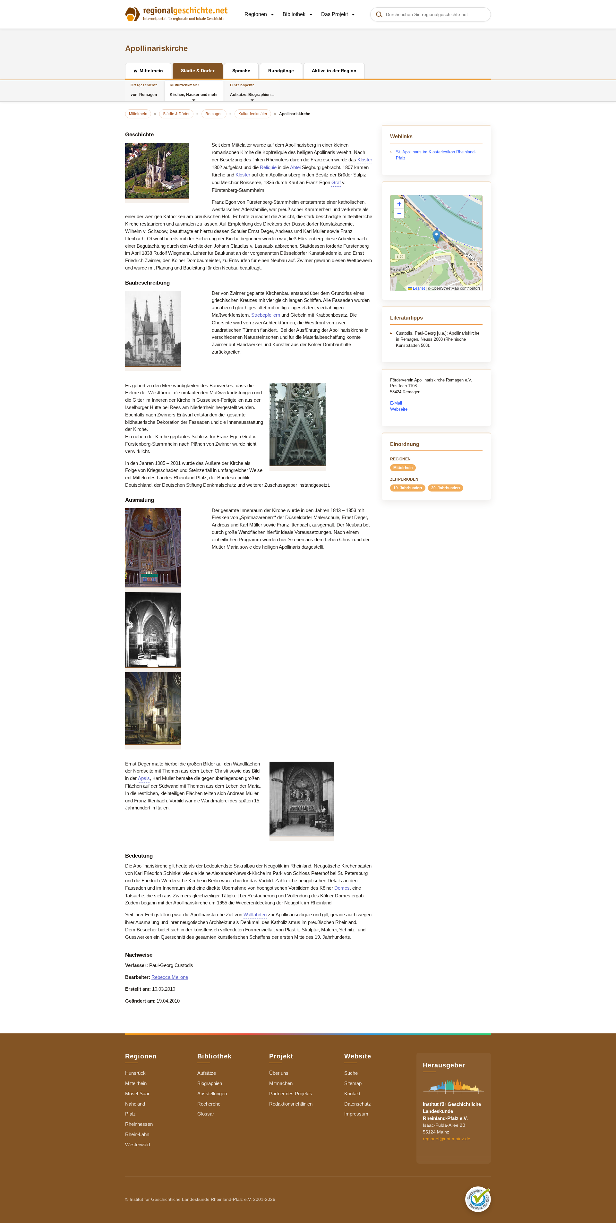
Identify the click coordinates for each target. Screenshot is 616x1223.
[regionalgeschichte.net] (176, 13)
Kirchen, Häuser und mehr (194, 90)
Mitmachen (281, 1083)
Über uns (278, 1073)
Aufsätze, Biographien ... (252, 90)
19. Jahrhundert (407, 488)
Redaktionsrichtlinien (290, 1104)
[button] (436, 236)
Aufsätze (206, 1073)
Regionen (256, 14)
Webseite (398, 409)
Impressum (356, 1113)
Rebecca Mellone (169, 977)
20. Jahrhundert (445, 488)
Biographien (209, 1083)
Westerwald (137, 1144)
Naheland (135, 1104)
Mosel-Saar (137, 1093)
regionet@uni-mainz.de (446, 1138)
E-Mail (396, 403)
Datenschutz (357, 1104)
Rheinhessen (139, 1124)
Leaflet (418, 288)
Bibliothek (295, 14)
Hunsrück (135, 1073)
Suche (351, 1073)
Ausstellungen (212, 1093)
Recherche (208, 1104)
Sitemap (353, 1083)
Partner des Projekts (290, 1093)
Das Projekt (335, 14)
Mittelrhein (403, 468)
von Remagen (144, 90)
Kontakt (352, 1093)
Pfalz (130, 1113)
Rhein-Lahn (137, 1134)
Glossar (205, 1113)
